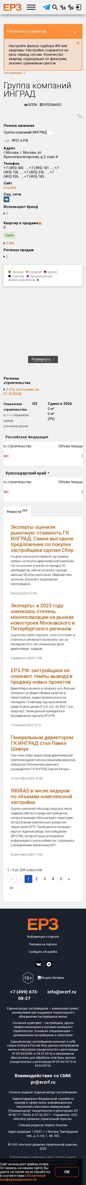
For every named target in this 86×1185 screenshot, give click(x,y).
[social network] (38, 964)
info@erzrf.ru (62, 992)
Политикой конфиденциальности (23, 1177)
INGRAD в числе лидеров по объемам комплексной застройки (41, 796)
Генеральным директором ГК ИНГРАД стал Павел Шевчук (42, 743)
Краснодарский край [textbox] (26, 473)
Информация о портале (43, 936)
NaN (50, 132)
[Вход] (78, 7)
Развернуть (42, 359)
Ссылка (10, 187)
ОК (67, 1172)
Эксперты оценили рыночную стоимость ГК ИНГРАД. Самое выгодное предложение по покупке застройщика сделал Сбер (42, 538)
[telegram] (46, 7)
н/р (7, 140)
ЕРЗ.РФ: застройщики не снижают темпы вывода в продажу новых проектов (41, 676)
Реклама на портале (43, 944)
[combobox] (27, 473)
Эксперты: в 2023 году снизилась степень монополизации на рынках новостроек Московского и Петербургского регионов (43, 617)
